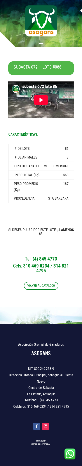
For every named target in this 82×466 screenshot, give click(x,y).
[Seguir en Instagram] (45, 426)
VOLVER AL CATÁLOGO (41, 285)
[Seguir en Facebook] (36, 426)
